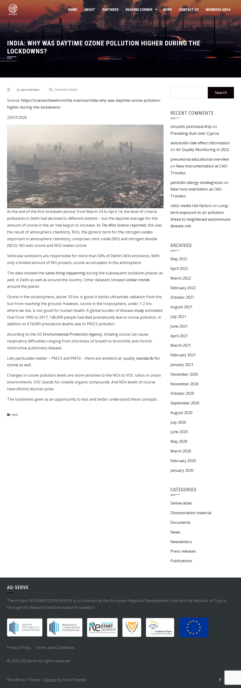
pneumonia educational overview (199, 159)
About (89, 10)
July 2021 (178, 316)
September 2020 (184, 403)
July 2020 (178, 422)
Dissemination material (190, 512)
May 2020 (178, 441)
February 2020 (183, 460)
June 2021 (179, 326)
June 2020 (179, 431)
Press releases (183, 551)
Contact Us (189, 10)
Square (50, 679)
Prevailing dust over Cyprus (194, 133)
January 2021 (181, 364)
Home (72, 10)
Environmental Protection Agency (72, 334)
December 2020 (184, 374)
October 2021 (182, 297)
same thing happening (65, 273)
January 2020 (181, 470)
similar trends (138, 279)
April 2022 (179, 268)
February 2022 (183, 287)
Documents (180, 522)
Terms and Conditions (54, 647)
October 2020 (182, 393)
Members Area (218, 10)
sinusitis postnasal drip (190, 126)
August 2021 (181, 306)
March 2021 (180, 345)
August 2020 (181, 412)
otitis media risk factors (191, 205)
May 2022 (178, 258)
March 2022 (180, 278)
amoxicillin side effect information (200, 143)
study (139, 310)
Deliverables (181, 503)
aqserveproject (30, 89)
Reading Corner (139, 10)
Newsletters (181, 541)
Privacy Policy (19, 647)
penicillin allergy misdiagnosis (196, 182)
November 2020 (184, 384)
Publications (181, 560)
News (167, 10)
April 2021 (179, 335)
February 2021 (183, 355)
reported (124, 225)
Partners (110, 10)
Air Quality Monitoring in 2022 (202, 149)
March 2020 (180, 451)
